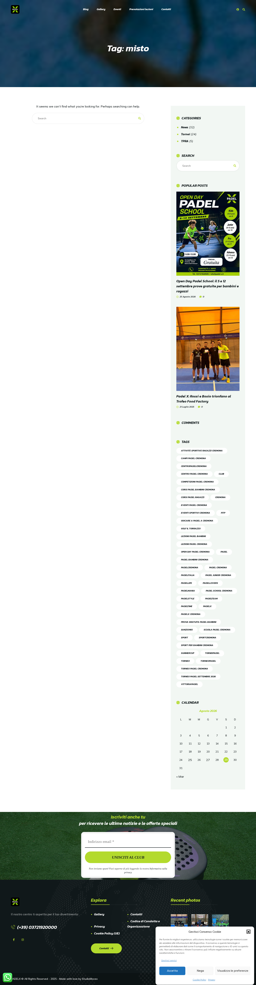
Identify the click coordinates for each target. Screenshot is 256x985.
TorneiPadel (212, 653)
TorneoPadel (208, 661)
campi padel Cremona (193, 458)
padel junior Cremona (218, 575)
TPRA (185, 141)
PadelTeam (211, 598)
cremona (220, 497)
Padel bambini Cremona (194, 559)
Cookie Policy (199, 979)
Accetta (172, 970)
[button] (248, 932)
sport (184, 637)
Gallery (99, 914)
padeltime (186, 606)
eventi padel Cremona (194, 505)
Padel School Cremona (219, 590)
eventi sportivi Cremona (195, 513)
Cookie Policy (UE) (107, 933)
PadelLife (186, 583)
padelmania (188, 590)
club (221, 474)
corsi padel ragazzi (192, 497)
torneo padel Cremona (194, 668)
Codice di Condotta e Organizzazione (143, 923)
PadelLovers (210, 583)
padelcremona (189, 567)
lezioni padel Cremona (194, 544)
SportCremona (207, 637)
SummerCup (187, 653)
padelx (207, 606)
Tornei (185, 134)
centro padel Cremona (194, 474)
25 (190, 760)
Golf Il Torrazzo (191, 528)
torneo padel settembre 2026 (198, 676)
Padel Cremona (218, 567)
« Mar (180, 776)
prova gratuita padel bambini (198, 622)
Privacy (211, 979)
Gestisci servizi (169, 960)
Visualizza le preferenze (232, 970)
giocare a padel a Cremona (197, 520)
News (184, 127)
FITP (223, 513)
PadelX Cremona (191, 614)
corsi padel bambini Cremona (198, 489)
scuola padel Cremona (217, 629)
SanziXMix (187, 629)
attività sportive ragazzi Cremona (202, 450)
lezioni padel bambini (193, 536)
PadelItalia (188, 575)
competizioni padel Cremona (197, 481)
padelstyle (187, 598)
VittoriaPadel (189, 684)
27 (208, 760)
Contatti (136, 914)
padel (224, 551)
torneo (185, 661)
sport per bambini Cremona (197, 645)
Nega (200, 970)
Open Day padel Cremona (195, 551)
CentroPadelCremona (194, 466)
